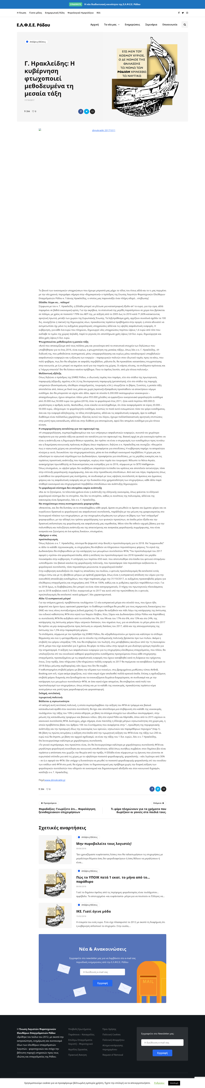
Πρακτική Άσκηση (77, 1054)
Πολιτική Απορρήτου (113, 1039)
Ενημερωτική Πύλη (55, 12)
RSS (98, 12)
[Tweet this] (86, 111)
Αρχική (94, 24)
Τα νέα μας (110, 24)
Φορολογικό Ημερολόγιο (81, 12)
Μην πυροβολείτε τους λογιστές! (103, 843)
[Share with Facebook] (80, 111)
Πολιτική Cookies (111, 1034)
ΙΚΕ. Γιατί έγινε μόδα (93, 911)
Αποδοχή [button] (174, 1083)
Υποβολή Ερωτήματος (79, 1029)
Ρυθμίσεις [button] (159, 1082)
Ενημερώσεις (132, 24)
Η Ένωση (21, 12)
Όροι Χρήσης (109, 1029)
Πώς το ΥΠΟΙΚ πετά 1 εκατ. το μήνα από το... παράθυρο (113, 879)
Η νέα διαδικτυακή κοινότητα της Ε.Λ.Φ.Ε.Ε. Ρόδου (105, 4)
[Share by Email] (92, 111)
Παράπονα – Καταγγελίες (81, 1034)
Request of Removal (112, 1054)
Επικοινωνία (170, 24)
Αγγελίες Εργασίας (77, 1049)
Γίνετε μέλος (35, 12)
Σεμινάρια (151, 24)
